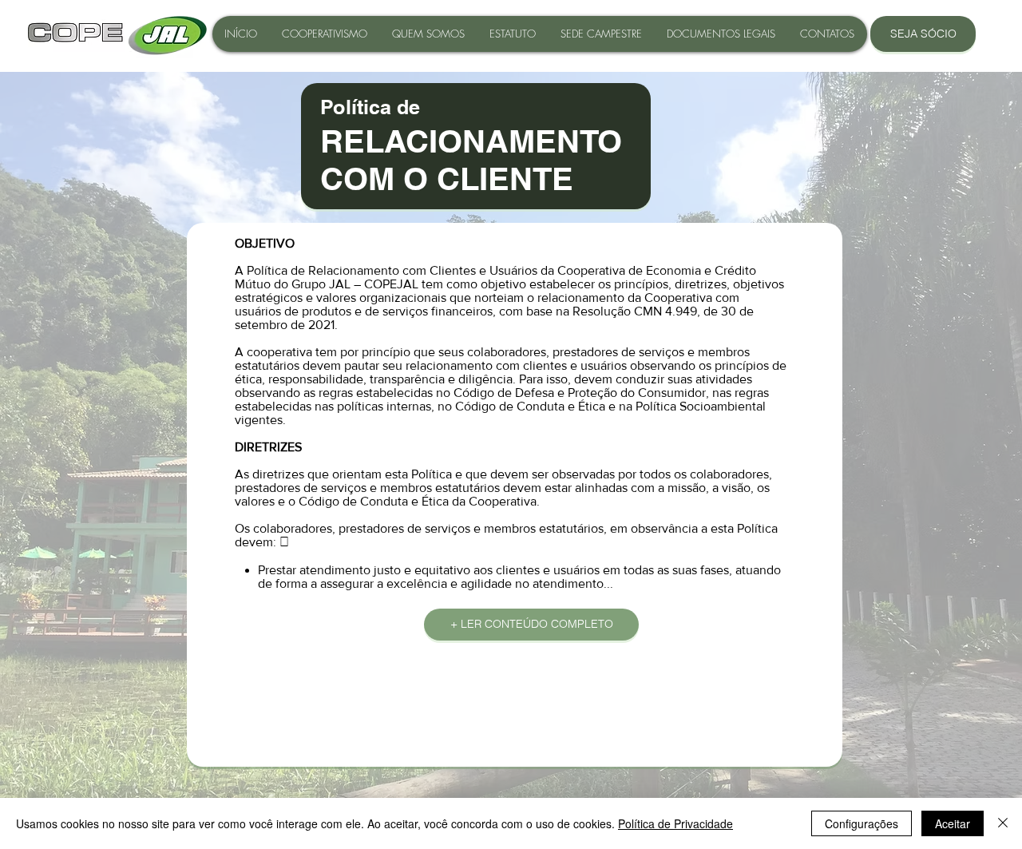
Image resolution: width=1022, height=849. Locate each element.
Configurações (861, 823)
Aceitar (952, 823)
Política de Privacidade (675, 823)
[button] (720, 34)
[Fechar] (1002, 823)
